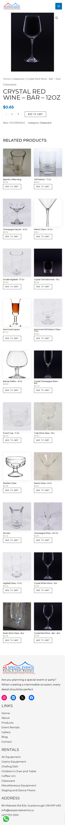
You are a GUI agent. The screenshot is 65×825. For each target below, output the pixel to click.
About (6, 717)
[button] (56, 18)
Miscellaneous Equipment (19, 785)
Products (8, 722)
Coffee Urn (9, 775)
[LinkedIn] (13, 697)
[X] (22, 697)
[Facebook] (31, 697)
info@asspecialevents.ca (18, 810)
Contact (7, 741)
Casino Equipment (14, 761)
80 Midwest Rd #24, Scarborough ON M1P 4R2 (31, 805)
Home (6, 78)
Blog (5, 736)
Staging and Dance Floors (18, 790)
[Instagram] (4, 697)
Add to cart (35, 114)
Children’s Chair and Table (19, 771)
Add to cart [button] (12, 187)
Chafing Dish (10, 766)
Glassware (18, 78)
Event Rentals (11, 727)
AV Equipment (11, 756)
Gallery (6, 732)
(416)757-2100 (10, 815)
